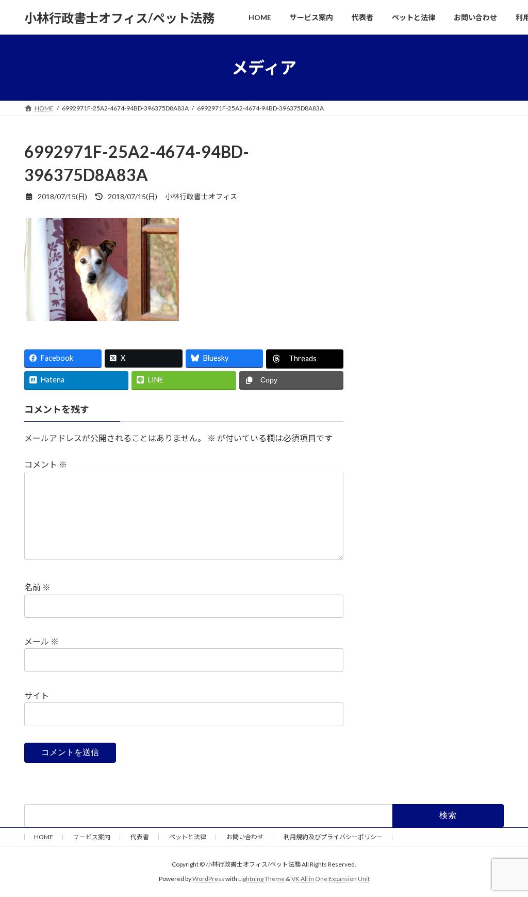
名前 (37, 587)
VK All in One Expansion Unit (330, 879)
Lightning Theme (261, 879)
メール (41, 641)
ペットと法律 (187, 837)
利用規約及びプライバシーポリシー (333, 837)
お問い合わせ (244, 837)
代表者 (139, 837)
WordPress (208, 879)
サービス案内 (91, 837)
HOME (43, 837)
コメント (45, 464)
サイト (36, 695)
